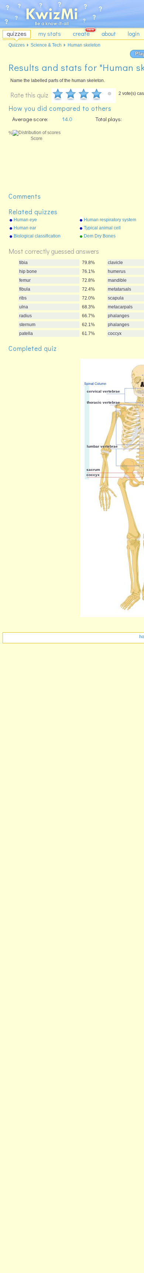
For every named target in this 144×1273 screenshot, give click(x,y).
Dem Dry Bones (100, 236)
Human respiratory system (110, 219)
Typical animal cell (102, 227)
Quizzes (16, 45)
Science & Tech (46, 45)
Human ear (25, 227)
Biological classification (37, 236)
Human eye (25, 219)
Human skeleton (84, 45)
